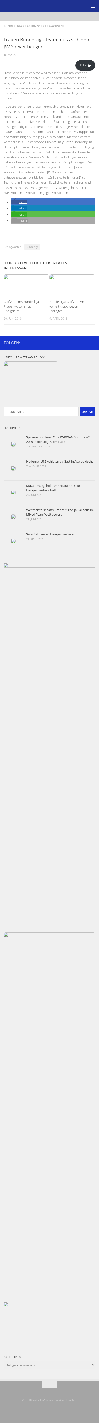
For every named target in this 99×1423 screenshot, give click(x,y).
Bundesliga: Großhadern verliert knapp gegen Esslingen (67, 306)
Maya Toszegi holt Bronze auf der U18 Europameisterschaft (53, 487)
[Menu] (93, 6)
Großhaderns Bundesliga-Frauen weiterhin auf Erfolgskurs (22, 306)
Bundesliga (13, 26)
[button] (19, 202)
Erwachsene (54, 26)
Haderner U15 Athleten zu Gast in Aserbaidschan (60, 461)
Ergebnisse (33, 26)
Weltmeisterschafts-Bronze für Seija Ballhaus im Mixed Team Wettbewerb (60, 512)
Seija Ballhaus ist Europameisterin (50, 534)
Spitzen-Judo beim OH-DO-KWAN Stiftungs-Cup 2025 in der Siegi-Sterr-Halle (59, 439)
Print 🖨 (85, 65)
